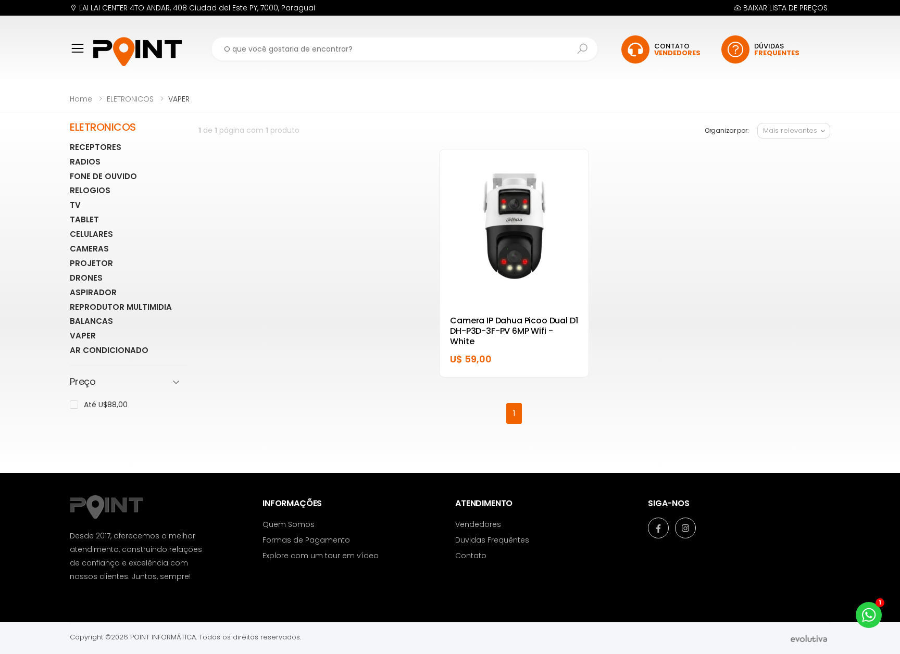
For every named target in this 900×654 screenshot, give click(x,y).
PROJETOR (91, 263)
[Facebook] (658, 528)
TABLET (84, 219)
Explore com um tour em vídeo (320, 555)
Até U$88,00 (106, 404)
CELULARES (91, 234)
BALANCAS (91, 321)
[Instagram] (685, 528)
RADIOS (85, 161)
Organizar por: (727, 130)
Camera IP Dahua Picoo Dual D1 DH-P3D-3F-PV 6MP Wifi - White (514, 331)
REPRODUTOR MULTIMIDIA (121, 306)
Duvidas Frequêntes (492, 540)
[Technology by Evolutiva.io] (809, 638)
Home (81, 99)
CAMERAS (89, 248)
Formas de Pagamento (306, 540)
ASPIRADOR (93, 292)
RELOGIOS (90, 190)
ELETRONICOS (130, 99)
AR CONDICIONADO (109, 350)
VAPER (83, 335)
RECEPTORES (95, 147)
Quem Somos (288, 524)
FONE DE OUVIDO (103, 176)
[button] (81, 55)
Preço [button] (83, 381)
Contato (470, 555)
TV (75, 204)
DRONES (86, 277)
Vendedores (478, 524)
